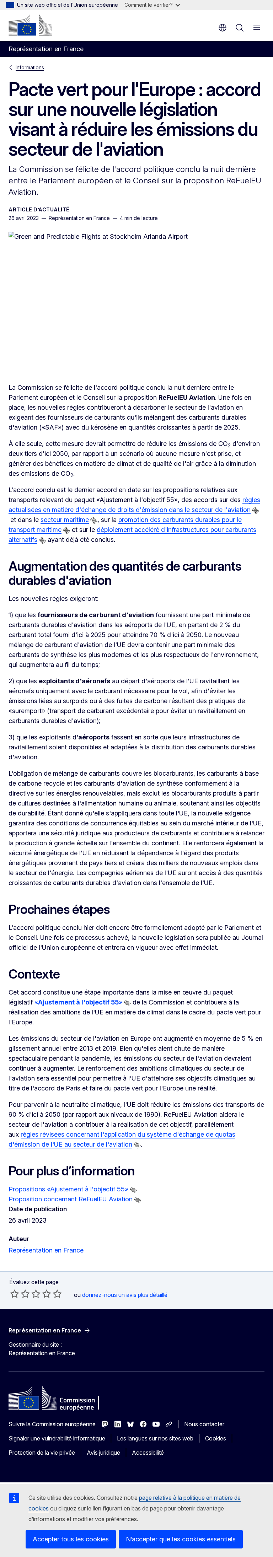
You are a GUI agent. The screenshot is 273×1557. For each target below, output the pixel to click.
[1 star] (14, 1293)
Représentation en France (46, 1250)
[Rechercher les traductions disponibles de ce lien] (255, 510)
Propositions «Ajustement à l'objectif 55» (68, 1189)
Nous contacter (204, 1424)
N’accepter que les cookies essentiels (181, 1539)
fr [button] (222, 28)
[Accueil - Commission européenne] (30, 25)
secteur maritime (65, 519)
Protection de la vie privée (42, 1452)
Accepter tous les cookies (71, 1539)
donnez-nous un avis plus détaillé (124, 1294)
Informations (30, 67)
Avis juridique (103, 1452)
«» (78, 1002)
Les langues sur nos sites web (155, 1438)
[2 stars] (20, 1293)
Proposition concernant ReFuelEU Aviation (71, 1199)
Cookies (215, 1438)
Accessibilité (148, 1452)
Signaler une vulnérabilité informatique (57, 1438)
